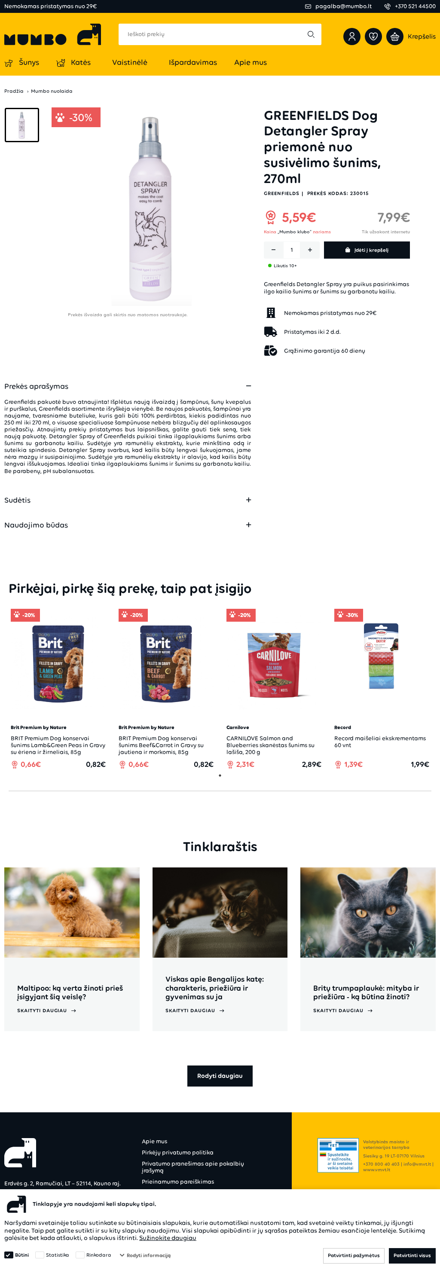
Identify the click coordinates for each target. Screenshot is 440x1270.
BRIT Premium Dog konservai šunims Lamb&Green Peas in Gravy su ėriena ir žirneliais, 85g (58, 745)
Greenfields (281, 193)
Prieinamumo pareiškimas (178, 1181)
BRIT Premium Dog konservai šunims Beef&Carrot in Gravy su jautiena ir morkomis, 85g (161, 745)
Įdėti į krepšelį (371, 250)
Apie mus (154, 1141)
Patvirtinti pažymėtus (354, 1255)
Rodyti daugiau (220, 1076)
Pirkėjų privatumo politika (178, 1152)
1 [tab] (220, 775)
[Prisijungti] (352, 36)
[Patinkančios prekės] (373, 36)
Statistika (57, 1255)
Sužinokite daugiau (167, 1238)
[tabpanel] (58, 689)
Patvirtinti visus (412, 1255)
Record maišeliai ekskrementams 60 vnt (380, 742)
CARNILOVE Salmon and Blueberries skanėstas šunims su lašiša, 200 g (270, 745)
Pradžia (14, 91)
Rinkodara (98, 1255)
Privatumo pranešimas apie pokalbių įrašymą (193, 1167)
